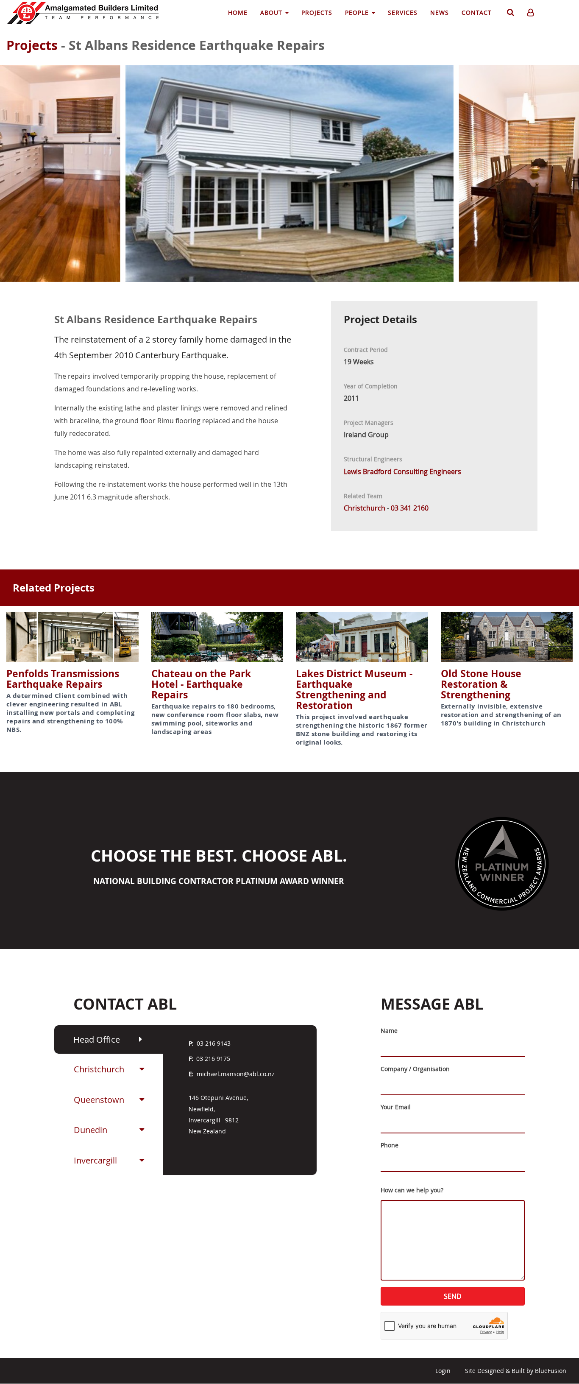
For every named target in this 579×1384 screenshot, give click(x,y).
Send (453, 1296)
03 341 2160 (410, 508)
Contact (477, 12)
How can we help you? (412, 1190)
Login (443, 1371)
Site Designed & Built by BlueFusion (515, 1371)
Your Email (396, 1107)
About (272, 12)
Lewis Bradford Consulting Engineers (402, 471)
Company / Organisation (415, 1069)
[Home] (87, 13)
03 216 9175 (213, 1059)
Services (403, 12)
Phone (389, 1145)
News (439, 12)
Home (238, 12)
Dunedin (90, 1130)
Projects (316, 12)
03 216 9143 (214, 1043)
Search (509, 14)
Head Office (96, 1039)
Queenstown (99, 1099)
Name (389, 1031)
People (358, 12)
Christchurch (99, 1069)
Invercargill (95, 1160)
